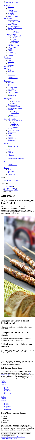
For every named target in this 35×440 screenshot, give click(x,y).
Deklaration (11, 55)
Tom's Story (7, 58)
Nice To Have (12, 15)
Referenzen (7, 66)
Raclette (10, 44)
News (6, 57)
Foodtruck (11, 7)
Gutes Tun (11, 62)
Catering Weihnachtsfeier (15, 28)
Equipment (7, 5)
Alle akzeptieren (5, 433)
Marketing (6, 420)
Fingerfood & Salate (13, 45)
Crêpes (10, 50)
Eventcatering (8, 18)
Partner (13, 23)
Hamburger (14, 39)
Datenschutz (11, 75)
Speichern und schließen (7, 435)
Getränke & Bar (12, 54)
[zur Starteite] (11, 2)
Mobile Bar (11, 13)
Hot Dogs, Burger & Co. (11, 190)
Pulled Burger (15, 41)
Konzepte (10, 29)
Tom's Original (8, 186)
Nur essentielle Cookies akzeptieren (21, 433)
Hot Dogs (14, 37)
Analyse (5, 422)
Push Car (10, 10)
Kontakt (6, 68)
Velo (9, 8)
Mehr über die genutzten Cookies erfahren (13, 437)
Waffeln (10, 49)
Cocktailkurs (15, 33)
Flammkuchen (12, 47)
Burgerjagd (14, 31)
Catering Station (12, 11)
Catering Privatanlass (14, 26)
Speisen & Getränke (10, 188)
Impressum (11, 71)
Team (9, 60)
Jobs (9, 63)
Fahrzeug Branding (13, 16)
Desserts (10, 52)
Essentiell (5, 416)
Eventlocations (15, 21)
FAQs (9, 70)
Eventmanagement (13, 20)
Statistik (5, 418)
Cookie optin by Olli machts (9, 438)
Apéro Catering (12, 24)
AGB (9, 73)
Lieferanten (11, 65)
